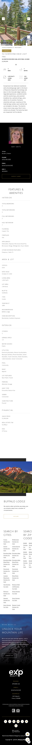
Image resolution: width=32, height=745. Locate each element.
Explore (16, 516)
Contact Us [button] (9, 655)
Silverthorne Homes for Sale (16, 548)
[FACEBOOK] (5, 721)
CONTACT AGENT (16, 176)
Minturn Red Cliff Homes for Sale (16, 586)
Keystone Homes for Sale (6, 571)
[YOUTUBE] (18, 721)
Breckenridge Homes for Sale (7, 555)
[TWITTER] (22, 721)
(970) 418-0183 (6, 159)
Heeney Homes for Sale (6, 600)
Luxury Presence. (25, 735)
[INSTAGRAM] (9, 721)
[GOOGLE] (16, 725)
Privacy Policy (22, 739)
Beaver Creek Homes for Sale (16, 607)
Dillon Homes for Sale (6, 548)
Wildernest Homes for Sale (15, 541)
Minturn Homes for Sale (6, 593)
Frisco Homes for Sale (6, 541)
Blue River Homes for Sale (15, 578)
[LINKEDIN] (13, 721)
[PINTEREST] (26, 721)
